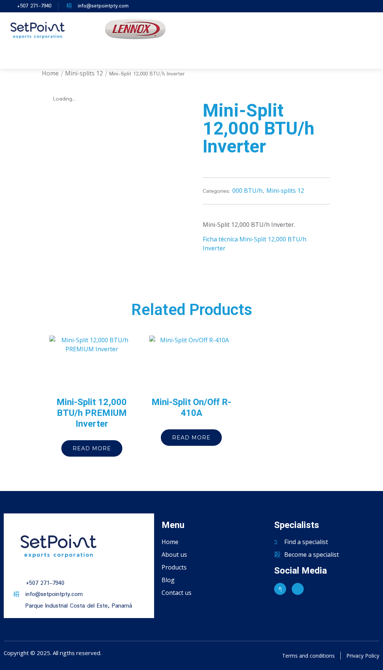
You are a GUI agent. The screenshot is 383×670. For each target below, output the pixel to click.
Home (50, 73)
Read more (92, 448)
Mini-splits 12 (84, 73)
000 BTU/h (247, 190)
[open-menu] (255, 58)
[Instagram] (298, 589)
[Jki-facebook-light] (280, 589)
